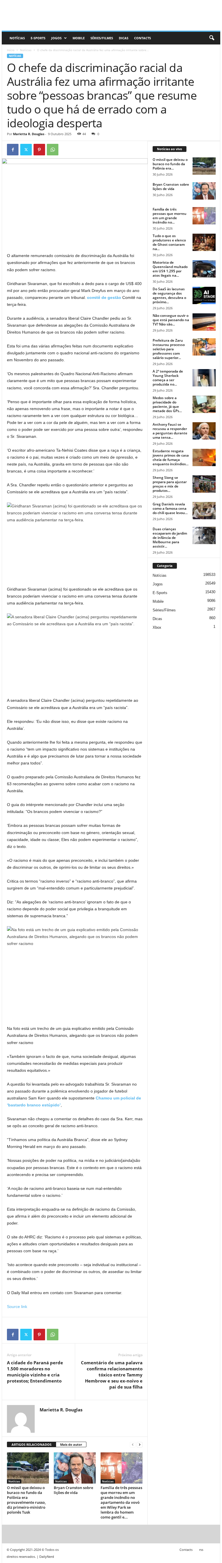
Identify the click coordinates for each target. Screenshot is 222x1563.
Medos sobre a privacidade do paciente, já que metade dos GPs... (167, 404)
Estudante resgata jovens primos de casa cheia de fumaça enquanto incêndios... (171, 457)
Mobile (79, 38)
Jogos (56, 38)
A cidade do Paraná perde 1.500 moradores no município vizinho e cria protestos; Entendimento (35, 1372)
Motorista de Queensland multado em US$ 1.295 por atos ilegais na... (170, 269)
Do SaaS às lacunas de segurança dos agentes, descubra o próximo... (169, 295)
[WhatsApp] (52, 149)
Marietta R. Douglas (28, 134)
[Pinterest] (39, 149)
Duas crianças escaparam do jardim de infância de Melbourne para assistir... (170, 537)
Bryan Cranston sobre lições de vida (73, 1490)
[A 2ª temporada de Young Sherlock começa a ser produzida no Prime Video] (204, 377)
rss (201, 1549)
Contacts (142, 38)
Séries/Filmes (101, 38)
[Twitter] (26, 149)
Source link (17, 1306)
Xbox (157, 627)
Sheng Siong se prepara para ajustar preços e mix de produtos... (170, 484)
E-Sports (38, 38)
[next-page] (140, 1445)
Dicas (123, 38)
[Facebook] (12, 149)
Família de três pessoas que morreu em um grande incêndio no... (169, 216)
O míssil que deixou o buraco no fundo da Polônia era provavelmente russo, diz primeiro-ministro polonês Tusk (26, 1500)
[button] (211, 38)
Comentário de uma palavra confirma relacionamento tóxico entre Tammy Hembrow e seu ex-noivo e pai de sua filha (112, 1375)
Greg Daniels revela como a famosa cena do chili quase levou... (170, 508)
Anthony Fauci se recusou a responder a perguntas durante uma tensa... (170, 431)
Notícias (17, 38)
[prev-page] (133, 1445)
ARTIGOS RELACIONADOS (31, 1444)
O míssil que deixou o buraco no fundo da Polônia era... (170, 164)
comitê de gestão (104, 297)
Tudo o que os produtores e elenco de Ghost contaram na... (169, 242)
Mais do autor (71, 1444)
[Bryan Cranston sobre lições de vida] (75, 1468)
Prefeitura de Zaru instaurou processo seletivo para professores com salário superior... (169, 349)
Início (10, 50)
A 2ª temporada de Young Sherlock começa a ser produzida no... (168, 378)
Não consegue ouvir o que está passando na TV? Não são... (171, 320)
